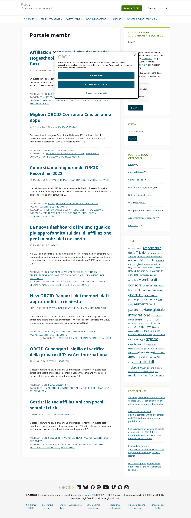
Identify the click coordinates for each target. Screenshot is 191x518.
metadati (100, 444)
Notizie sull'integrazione (140, 187)
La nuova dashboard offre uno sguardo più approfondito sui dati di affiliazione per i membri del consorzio (70, 233)
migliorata (89, 213)
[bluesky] (85, 488)
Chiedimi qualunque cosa (149, 256)
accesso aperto (134, 323)
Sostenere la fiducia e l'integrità (143, 371)
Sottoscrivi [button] (73, 19)
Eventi (162, 286)
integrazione (51, 156)
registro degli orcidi (77, 100)
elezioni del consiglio (141, 260)
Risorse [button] (117, 19)
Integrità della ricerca (142, 356)
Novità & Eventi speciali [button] (141, 19)
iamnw (130, 305)
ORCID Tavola (144, 327)
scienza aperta (147, 323)
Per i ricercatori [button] (50, 19)
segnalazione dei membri (46, 284)
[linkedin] (79, 488)
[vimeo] (113, 488)
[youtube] (106, 488)
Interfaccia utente (42, 216)
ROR (158, 357)
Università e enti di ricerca (151, 368)
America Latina (156, 316)
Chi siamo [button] (29, 19)
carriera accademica (135, 248)
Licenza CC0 (89, 495)
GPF (160, 299)
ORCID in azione (145, 334)
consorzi (133, 274)
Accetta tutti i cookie (96, 84)
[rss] (126, 488)
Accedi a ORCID (132, 8)
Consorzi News (65, 150)
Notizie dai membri (66, 275)
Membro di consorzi (58, 444)
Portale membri (53, 100)
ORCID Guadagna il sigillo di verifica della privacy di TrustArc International (69, 351)
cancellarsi (147, 58)
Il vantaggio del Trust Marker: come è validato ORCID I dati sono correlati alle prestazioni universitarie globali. (146, 400)
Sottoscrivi (148, 320)
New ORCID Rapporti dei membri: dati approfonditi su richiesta (69, 298)
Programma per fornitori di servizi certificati (145, 267)
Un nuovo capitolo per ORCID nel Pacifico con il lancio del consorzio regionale (144, 466)
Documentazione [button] (96, 19)
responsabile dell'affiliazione (65, 153)
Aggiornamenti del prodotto (49, 206)
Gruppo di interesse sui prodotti (77, 203)
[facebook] (93, 488)
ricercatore (145, 352)
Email (131, 42)
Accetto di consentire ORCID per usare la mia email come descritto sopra (145, 76)
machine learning (57, 388)
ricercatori (68, 447)
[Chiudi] (135, 55)
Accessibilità (75, 504)
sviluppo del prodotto (66, 213)
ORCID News (88, 331)
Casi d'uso (133, 225)
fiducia (130, 362)
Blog (51, 94)
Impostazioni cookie (157, 506)
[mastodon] (99, 488)
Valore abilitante (151, 285)
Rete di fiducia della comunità (145, 271)
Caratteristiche (78, 272)
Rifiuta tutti (96, 75)
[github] (120, 488)
